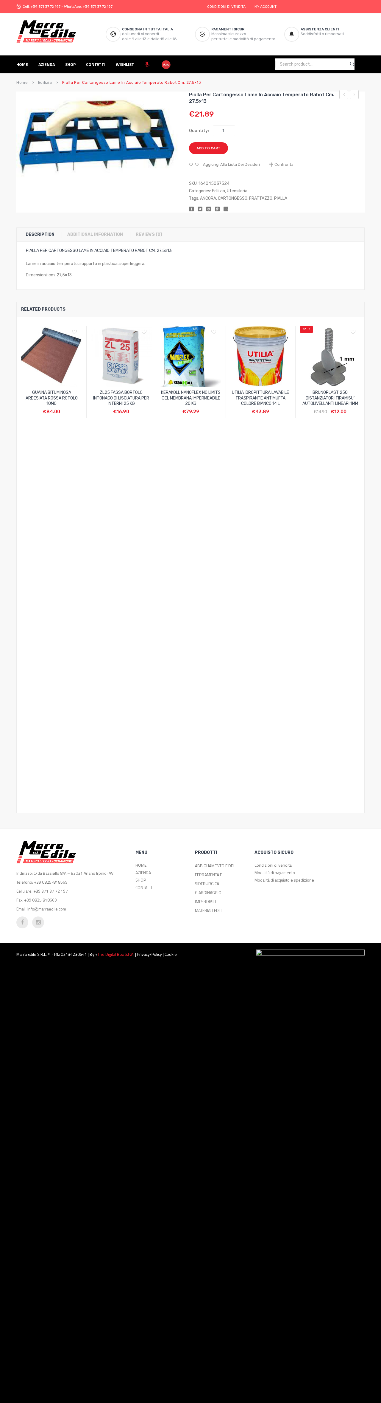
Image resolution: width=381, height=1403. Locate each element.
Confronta (51, 409)
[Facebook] (191, 209)
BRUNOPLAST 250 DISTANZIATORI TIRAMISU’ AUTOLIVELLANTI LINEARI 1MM (330, 398)
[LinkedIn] (226, 209)
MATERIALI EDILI (208, 910)
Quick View (66, 409)
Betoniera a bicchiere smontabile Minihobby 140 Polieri (354, 95)
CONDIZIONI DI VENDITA (226, 6)
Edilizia (45, 82)
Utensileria (237, 190)
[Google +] (217, 209)
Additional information (95, 234)
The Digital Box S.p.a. (116, 954)
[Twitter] (200, 209)
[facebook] (22, 922)
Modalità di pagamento (274, 872)
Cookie (171, 954)
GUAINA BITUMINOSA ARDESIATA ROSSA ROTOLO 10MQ (52, 398)
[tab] (43, 234)
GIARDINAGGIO (208, 892)
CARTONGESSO (232, 198)
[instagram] (38, 922)
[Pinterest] (208, 209)
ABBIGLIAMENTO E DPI (214, 865)
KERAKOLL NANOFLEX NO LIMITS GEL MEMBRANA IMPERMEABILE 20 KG (191, 398)
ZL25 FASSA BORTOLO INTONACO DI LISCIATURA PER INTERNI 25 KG (121, 398)
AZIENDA (143, 872)
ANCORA (208, 198)
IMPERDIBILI (205, 901)
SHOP (140, 880)
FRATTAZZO (260, 198)
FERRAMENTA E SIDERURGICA (208, 879)
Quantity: (199, 130)
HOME (140, 865)
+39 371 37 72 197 (45, 6)
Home (22, 82)
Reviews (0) (149, 234)
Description (40, 234)
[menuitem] (24, 64)
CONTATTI (143, 887)
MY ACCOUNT (265, 6)
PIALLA (280, 198)
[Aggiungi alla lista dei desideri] (76, 332)
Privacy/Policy (149, 954)
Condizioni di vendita (273, 865)
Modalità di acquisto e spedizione (284, 880)
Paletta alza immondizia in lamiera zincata (344, 95)
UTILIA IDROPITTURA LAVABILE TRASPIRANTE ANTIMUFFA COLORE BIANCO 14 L (260, 398)
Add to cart (208, 148)
